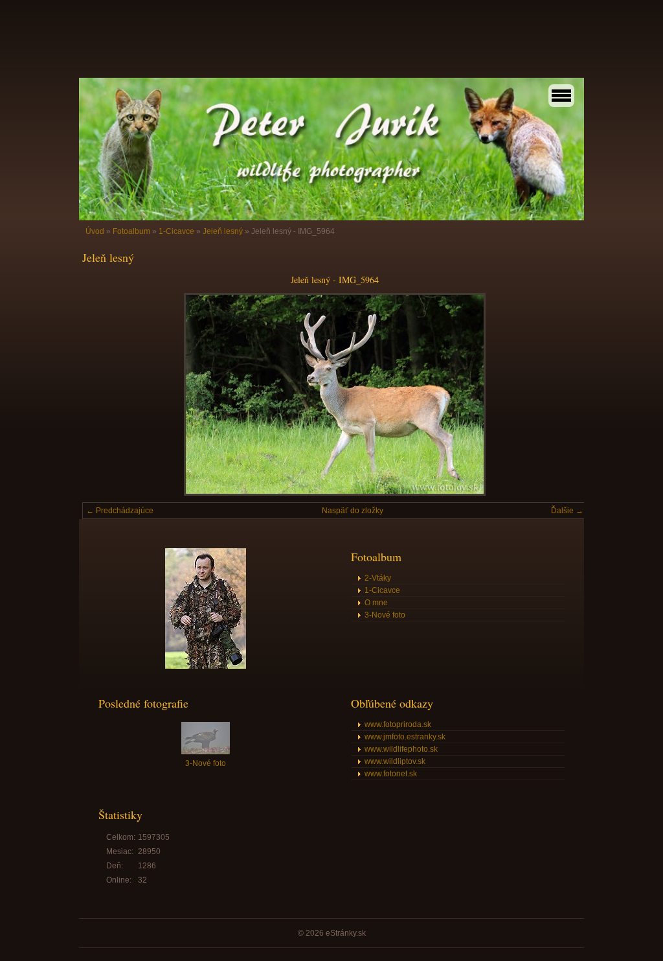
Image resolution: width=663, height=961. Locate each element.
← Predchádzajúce (119, 510)
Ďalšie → (567, 510)
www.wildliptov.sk (395, 761)
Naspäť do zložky (352, 510)
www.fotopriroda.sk (398, 724)
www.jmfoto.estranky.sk (405, 736)
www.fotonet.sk (391, 773)
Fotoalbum (131, 231)
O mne (376, 602)
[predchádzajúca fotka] (103, 394)
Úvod (94, 231)
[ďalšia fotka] (566, 394)
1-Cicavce (176, 231)
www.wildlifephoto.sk (401, 749)
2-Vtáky (378, 578)
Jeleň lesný (223, 231)
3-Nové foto (385, 614)
